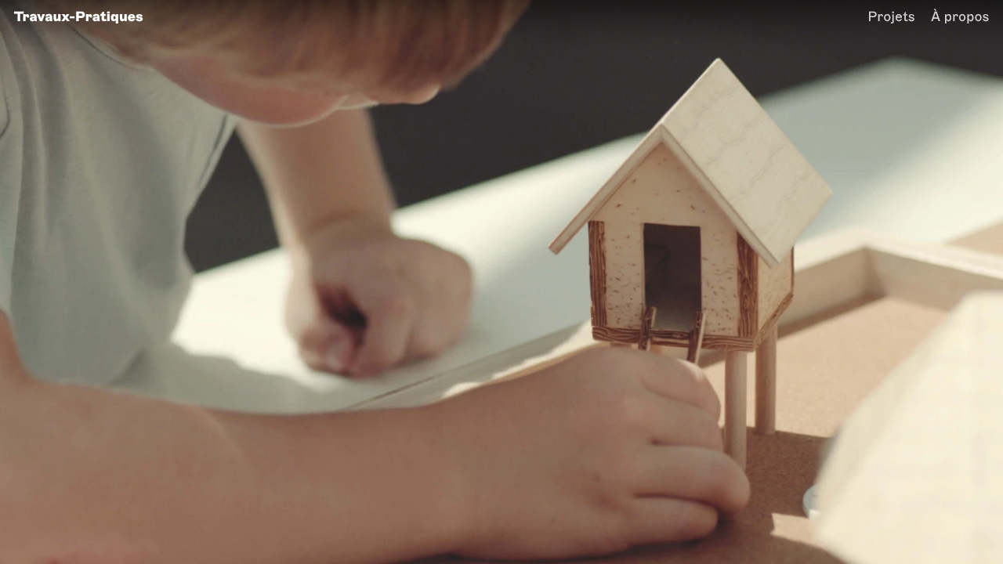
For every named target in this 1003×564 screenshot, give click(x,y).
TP (78, 16)
